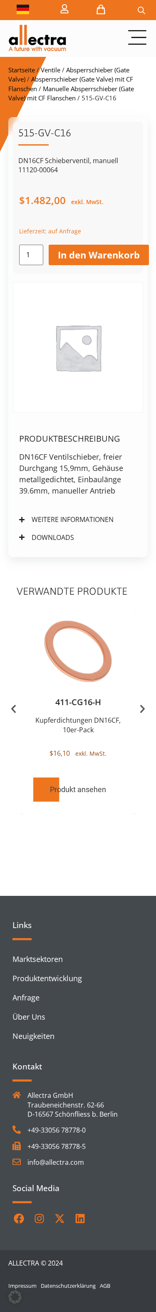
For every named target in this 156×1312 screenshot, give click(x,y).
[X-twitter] (59, 1218)
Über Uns (28, 1017)
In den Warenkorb (99, 254)
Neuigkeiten (33, 1036)
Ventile (50, 70)
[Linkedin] (80, 1218)
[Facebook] (18, 1218)
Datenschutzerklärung (68, 1285)
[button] (13, 708)
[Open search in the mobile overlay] (141, 10)
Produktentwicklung (47, 978)
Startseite (21, 70)
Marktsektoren (37, 959)
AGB (105, 1285)
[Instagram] (39, 1218)
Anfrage (26, 997)
